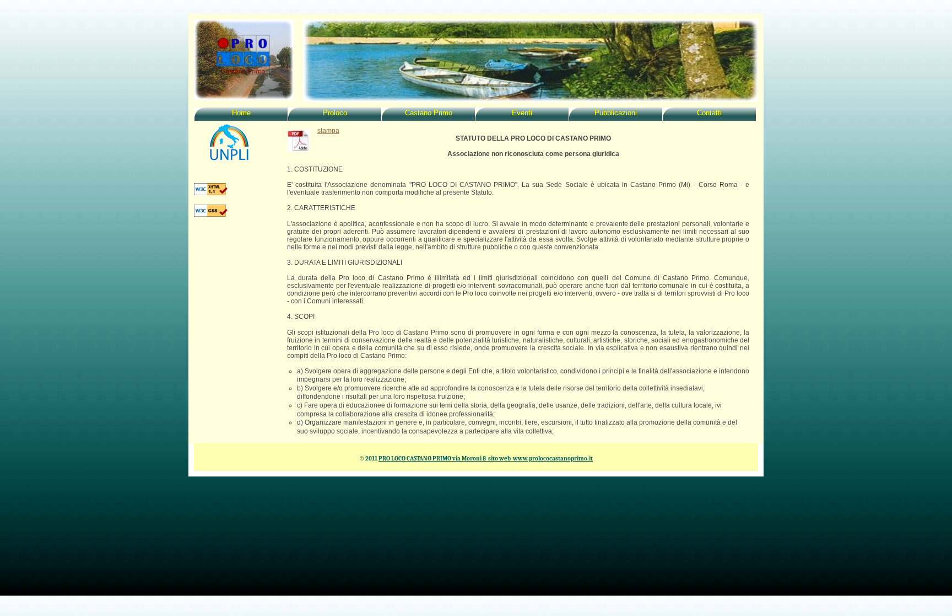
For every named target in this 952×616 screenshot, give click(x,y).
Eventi (522, 113)
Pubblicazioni (615, 113)
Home (241, 113)
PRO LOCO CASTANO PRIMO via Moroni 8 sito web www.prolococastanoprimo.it (485, 458)
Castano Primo (428, 113)
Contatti (709, 113)
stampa (328, 131)
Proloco (335, 113)
